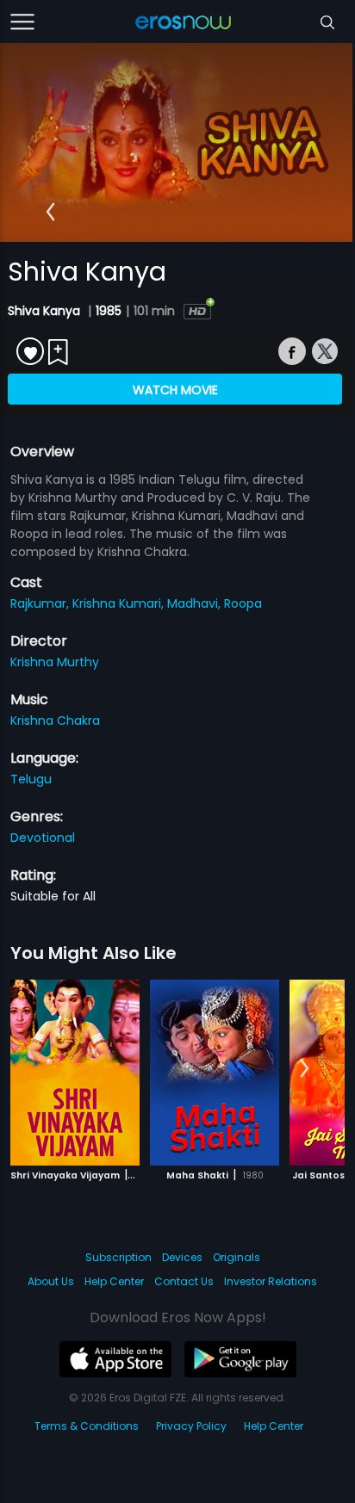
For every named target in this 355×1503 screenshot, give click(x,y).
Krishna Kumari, (119, 603)
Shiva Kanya (46, 310)
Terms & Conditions (86, 1426)
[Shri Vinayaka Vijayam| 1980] (75, 1073)
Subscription (118, 1257)
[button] (50, 212)
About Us (51, 1281)
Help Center (114, 1281)
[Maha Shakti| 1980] (214, 1073)
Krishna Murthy (54, 662)
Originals (236, 1257)
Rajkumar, (41, 603)
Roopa (243, 603)
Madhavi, (195, 603)
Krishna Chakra (55, 720)
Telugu (31, 779)
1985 (108, 310)
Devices (182, 1257)
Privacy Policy (191, 1426)
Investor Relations (270, 1281)
